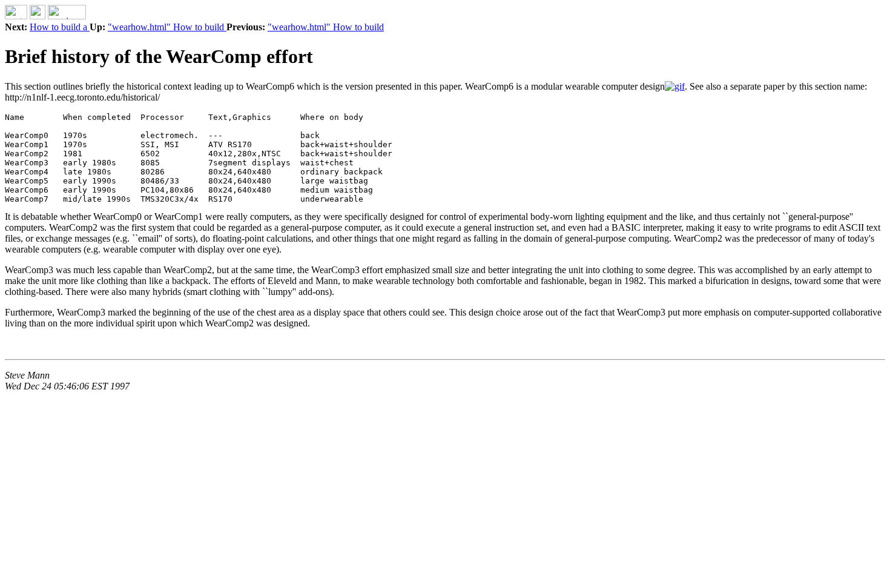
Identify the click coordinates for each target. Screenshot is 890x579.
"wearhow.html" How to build (167, 27)
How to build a (60, 27)
